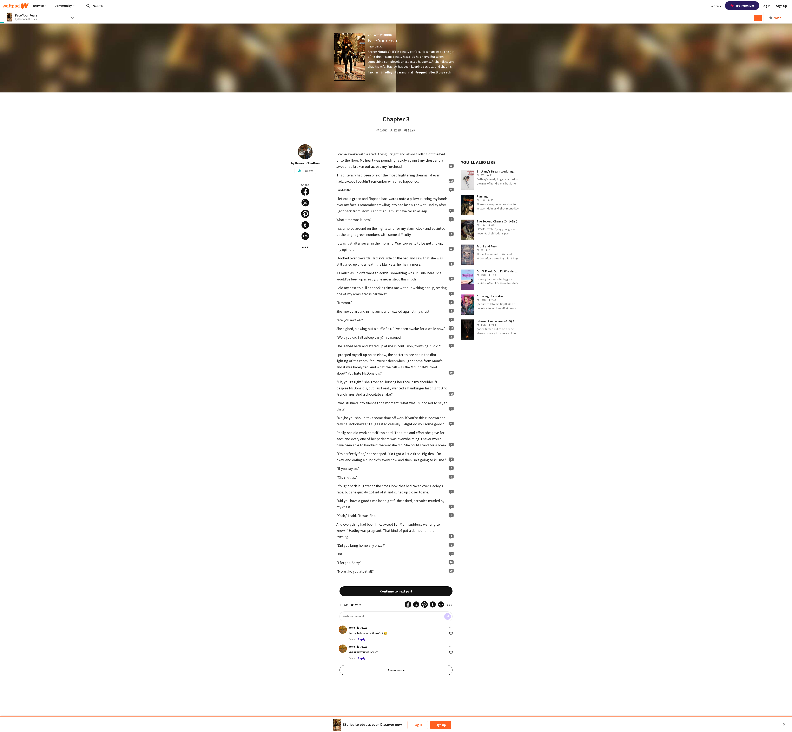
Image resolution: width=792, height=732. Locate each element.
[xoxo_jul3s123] (343, 630)
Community (63, 6)
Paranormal (375, 46)
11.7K (411, 130)
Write (715, 6)
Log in (418, 725)
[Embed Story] (305, 236)
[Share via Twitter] (305, 203)
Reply (361, 639)
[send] (447, 616)
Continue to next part (396, 591)
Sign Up (440, 725)
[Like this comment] (451, 633)
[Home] (16, 6)
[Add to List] (758, 18)
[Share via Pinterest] (305, 214)
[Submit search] (88, 5)
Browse (38, 6)
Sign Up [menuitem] (781, 6)
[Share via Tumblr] (305, 225)
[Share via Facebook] (305, 191)
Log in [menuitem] (766, 6)
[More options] (451, 628)
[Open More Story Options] (305, 247)
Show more (396, 670)
